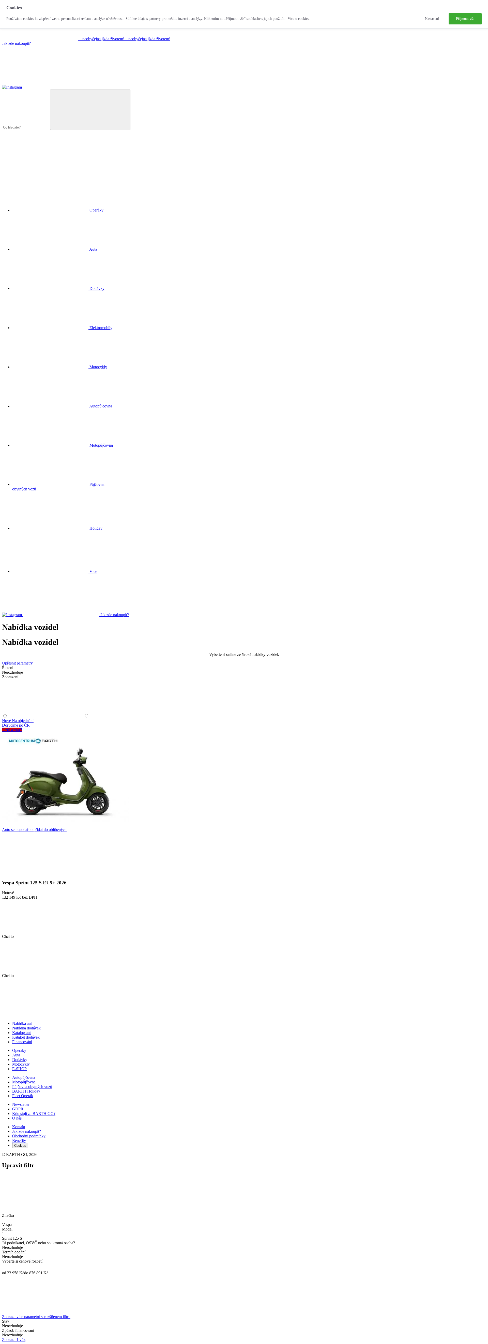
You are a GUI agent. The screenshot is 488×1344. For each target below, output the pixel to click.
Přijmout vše (465, 19)
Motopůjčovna (24, 1082)
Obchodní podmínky (28, 1136)
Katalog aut (21, 1032)
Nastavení (432, 19)
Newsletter (20, 1104)
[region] (244, 14)
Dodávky (19, 1059)
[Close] (40, 1211)
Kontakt (18, 1127)
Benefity (19, 1140)
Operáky (19, 1050)
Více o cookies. (299, 19)
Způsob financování (18, 1330)
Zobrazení (10, 677)
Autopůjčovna (23, 1077)
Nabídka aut (22, 1023)
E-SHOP (19, 1069)
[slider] (5, 1267)
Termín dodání (13, 1252)
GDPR (17, 1109)
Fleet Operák (22, 1096)
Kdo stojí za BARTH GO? (33, 1113)
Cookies (20, 1146)
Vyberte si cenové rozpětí (22, 1261)
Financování (22, 1042)
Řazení (7, 668)
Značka (8, 1215)
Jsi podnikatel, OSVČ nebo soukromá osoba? (38, 1243)
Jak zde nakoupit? (16, 43)
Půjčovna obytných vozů (32, 1086)
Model (7, 1229)
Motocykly (21, 1064)
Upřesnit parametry (17, 663)
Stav (5, 1321)
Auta (16, 1055)
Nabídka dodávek (26, 1028)
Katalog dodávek (26, 1037)
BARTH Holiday (26, 1091)
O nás (17, 1118)
